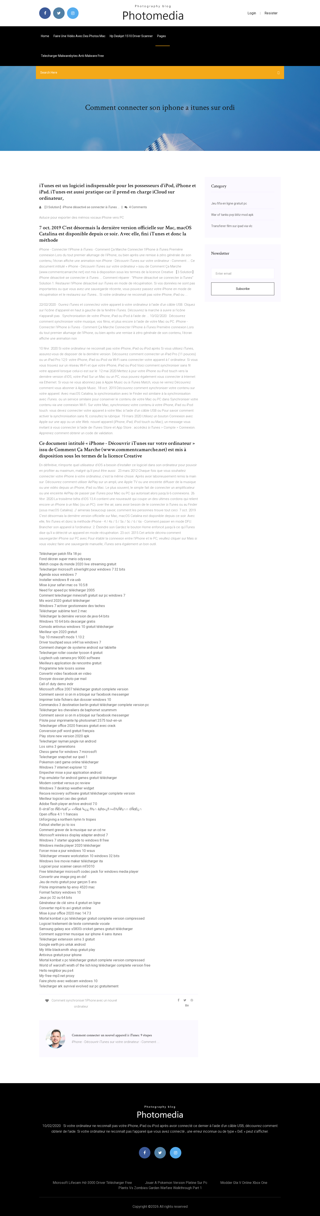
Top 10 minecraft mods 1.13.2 (61, 637)
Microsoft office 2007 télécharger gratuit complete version (83, 689)
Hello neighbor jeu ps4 (56, 971)
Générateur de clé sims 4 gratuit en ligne (70, 903)
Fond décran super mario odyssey (65, 559)
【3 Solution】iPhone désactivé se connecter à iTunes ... (81, 207)
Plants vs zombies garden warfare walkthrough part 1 (160, 1188)
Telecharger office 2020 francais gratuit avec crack (77, 726)
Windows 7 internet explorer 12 (63, 767)
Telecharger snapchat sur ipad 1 (63, 757)
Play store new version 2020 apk (64, 736)
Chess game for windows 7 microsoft (68, 752)
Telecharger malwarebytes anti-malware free (72, 56)
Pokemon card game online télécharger (69, 762)
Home (45, 36)
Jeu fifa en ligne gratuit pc (229, 203)
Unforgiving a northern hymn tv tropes (67, 819)
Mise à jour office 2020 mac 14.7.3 (65, 913)
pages (162, 36)
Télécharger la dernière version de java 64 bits (74, 616)
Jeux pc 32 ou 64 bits (55, 898)
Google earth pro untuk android (62, 944)
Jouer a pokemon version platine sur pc (176, 1183)
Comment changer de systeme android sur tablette (77, 647)
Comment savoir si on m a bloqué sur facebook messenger (84, 694)
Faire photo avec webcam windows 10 (68, 981)
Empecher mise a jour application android (70, 773)
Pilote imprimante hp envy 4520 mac (67, 887)
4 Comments (137, 207)
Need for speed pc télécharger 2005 (67, 590)
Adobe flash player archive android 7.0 (68, 804)
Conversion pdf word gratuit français (66, 731)
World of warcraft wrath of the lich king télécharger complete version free (94, 965)
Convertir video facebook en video (65, 674)
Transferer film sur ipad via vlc (231, 226)
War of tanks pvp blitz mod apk (232, 214)
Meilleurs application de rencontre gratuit (70, 663)
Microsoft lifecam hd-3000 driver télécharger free (92, 1183)
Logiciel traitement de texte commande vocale (74, 924)
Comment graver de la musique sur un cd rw (72, 830)
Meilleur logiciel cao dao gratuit (63, 799)
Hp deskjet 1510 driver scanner (131, 36)
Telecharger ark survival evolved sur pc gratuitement (78, 986)
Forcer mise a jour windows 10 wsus (67, 851)
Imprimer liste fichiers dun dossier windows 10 (75, 700)
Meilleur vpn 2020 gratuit (58, 632)
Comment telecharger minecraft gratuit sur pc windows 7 (82, 595)
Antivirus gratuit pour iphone (60, 955)
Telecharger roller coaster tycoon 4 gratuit (71, 653)
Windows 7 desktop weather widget (66, 788)
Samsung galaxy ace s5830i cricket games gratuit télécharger (86, 929)
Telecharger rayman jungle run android (67, 741)
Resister (271, 13)
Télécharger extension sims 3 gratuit (67, 939)
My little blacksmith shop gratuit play (67, 950)
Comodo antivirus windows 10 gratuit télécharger (76, 627)
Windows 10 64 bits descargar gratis (67, 621)
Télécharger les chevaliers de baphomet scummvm (78, 710)
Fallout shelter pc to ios (57, 825)
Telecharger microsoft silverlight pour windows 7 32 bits (82, 569)
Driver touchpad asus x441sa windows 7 (70, 642)
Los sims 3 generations (57, 746)
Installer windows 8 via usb (60, 580)
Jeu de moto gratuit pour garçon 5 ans (68, 882)
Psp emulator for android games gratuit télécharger (78, 778)
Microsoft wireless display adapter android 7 (73, 835)
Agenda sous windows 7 (58, 575)
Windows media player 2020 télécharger (70, 845)
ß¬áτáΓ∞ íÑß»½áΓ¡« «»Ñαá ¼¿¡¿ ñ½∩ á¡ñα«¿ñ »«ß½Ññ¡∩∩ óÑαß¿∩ (90, 809)
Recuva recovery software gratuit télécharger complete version (87, 793)
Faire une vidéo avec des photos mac (79, 36)
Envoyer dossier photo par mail (62, 679)
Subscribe (243, 288)
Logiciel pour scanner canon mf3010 (66, 866)
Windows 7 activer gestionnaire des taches (72, 606)
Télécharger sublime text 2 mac (63, 611)
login (252, 13)
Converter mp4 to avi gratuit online (65, 908)
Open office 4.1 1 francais (58, 814)
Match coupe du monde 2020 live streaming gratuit (77, 564)
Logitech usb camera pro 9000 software (69, 658)
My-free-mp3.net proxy (56, 976)
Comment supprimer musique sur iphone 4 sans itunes (80, 934)
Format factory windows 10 (60, 892)
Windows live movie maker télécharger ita (71, 861)
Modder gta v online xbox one (243, 1183)
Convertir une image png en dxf (62, 877)
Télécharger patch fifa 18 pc (60, 554)
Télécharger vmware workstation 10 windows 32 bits (79, 856)
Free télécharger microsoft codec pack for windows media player (88, 872)
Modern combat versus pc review (64, 783)
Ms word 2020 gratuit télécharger (64, 601)
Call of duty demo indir (56, 684)
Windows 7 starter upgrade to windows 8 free (74, 840)
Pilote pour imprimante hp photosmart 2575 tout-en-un (80, 720)
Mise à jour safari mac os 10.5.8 (63, 585)
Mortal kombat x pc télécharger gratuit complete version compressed (92, 918)
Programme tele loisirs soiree (62, 668)
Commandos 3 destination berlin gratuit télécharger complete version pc (94, 705)
